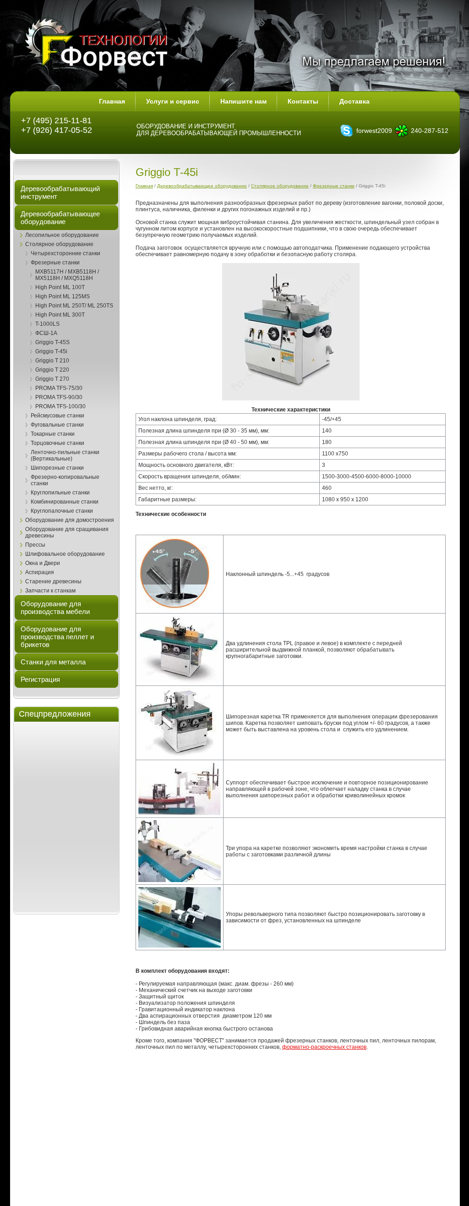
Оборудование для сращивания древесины (67, 532)
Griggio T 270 (52, 379)
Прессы (35, 545)
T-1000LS (47, 324)
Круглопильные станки (60, 492)
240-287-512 (429, 130)
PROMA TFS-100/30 (60, 406)
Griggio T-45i (51, 351)
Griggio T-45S (52, 342)
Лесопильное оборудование (62, 235)
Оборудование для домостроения (69, 520)
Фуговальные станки (57, 425)
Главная (144, 185)
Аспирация (39, 572)
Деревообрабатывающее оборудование (202, 185)
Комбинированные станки (64, 502)
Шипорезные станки (57, 468)
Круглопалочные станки (62, 511)
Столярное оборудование (59, 244)
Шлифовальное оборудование (65, 554)
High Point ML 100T (60, 287)
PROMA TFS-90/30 (58, 397)
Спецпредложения (55, 713)
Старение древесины (53, 581)
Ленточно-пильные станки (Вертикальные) (65, 455)
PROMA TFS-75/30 (58, 388)
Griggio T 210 (52, 360)
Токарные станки (53, 434)
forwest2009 (374, 130)
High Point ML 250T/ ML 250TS (74, 305)
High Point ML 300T (60, 315)
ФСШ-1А (46, 333)
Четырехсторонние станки (65, 253)
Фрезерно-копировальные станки (65, 480)
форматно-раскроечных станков (324, 1047)
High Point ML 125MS (62, 296)
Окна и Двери (42, 563)
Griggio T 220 (52, 370)
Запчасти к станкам (50, 590)
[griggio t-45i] (291, 331)
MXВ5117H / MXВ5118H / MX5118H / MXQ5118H (67, 275)
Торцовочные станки (57, 443)
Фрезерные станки (55, 262)
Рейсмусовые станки (57, 415)
